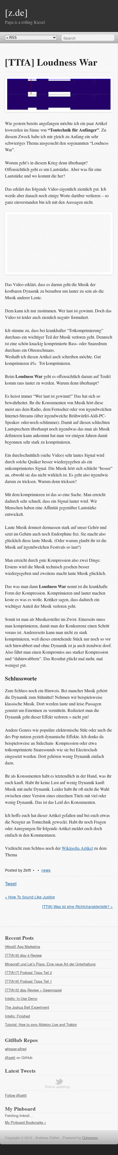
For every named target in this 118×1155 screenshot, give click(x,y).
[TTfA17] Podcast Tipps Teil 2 (28, 972)
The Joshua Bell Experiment (27, 1007)
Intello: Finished (17, 1016)
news (45, 870)
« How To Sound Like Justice (30, 897)
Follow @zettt (16, 1095)
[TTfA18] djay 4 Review (23, 955)
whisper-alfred (15, 1048)
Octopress (90, 1137)
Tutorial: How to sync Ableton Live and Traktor (41, 1024)
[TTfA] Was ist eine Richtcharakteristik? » (77, 906)
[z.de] (16, 12)
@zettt (10, 1057)
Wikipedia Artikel (77, 848)
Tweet (10, 883)
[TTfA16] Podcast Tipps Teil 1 (28, 981)
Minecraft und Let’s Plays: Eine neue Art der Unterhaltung (50, 964)
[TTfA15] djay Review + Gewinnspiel (33, 990)
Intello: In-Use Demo (21, 998)
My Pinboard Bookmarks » (25, 1122)
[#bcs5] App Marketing (22, 946)
